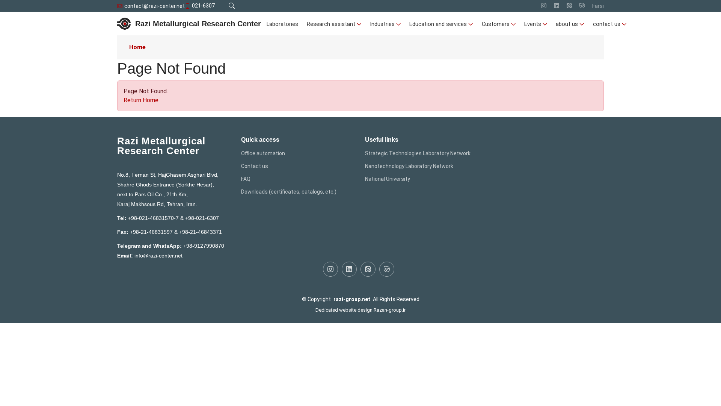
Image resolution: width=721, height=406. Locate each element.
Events (532, 24)
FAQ (245, 179)
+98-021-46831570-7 (153, 218)
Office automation (263, 153)
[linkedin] (556, 6)
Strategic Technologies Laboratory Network (418, 153)
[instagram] (543, 6)
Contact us (254, 166)
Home (137, 47)
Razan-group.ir (390, 310)
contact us (606, 24)
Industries (382, 24)
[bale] (582, 6)
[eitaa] (569, 6)
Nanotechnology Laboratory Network (409, 166)
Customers (496, 24)
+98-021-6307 (202, 218)
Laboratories (282, 24)
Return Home (141, 100)
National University (387, 179)
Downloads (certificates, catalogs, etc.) (288, 191)
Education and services (438, 24)
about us (567, 24)
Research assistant (331, 24)
